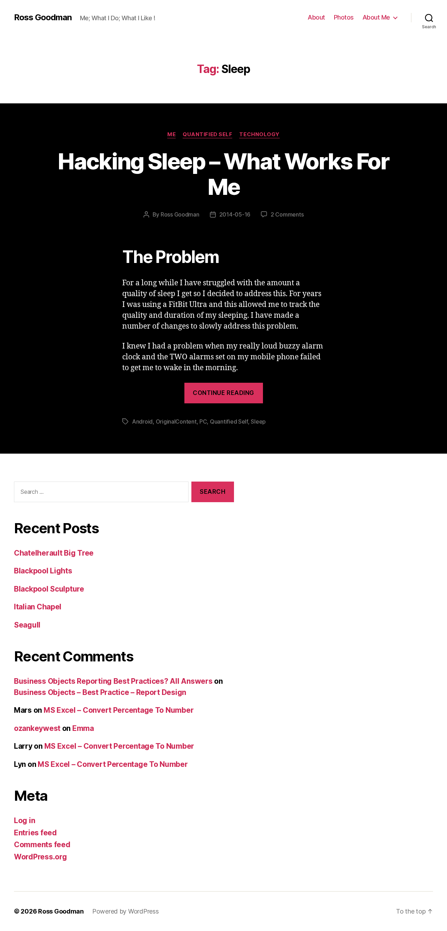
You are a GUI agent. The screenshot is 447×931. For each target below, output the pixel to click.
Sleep (258, 421)
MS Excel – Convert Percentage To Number (118, 710)
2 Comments (287, 214)
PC (203, 421)
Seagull (27, 625)
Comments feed (42, 844)
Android (142, 421)
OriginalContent (176, 421)
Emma (83, 728)
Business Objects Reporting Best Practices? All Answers (113, 681)
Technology (259, 134)
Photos (344, 17)
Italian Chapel (37, 606)
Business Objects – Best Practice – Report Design (100, 692)
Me (171, 134)
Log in (24, 820)
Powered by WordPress (125, 911)
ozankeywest (37, 728)
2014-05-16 (234, 214)
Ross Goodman (43, 17)
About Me (376, 17)
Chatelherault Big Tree (54, 553)
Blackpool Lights (43, 570)
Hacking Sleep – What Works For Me (223, 174)
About (316, 17)
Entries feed (35, 832)
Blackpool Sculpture (49, 589)
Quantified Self (207, 134)
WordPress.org (40, 856)
